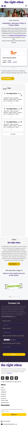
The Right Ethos (11, 93)
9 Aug (19, 108)
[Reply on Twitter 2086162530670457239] (4, 129)
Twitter (5, 89)
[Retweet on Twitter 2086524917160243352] (7, 116)
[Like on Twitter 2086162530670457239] (9, 129)
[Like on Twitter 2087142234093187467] (9, 103)
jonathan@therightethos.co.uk (17, 35)
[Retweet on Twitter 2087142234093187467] (7, 103)
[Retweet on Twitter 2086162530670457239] (7, 129)
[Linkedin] (16, 378)
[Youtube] (11, 378)
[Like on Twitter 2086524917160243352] (9, 116)
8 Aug (19, 122)
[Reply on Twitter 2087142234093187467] (4, 103)
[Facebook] (2, 378)
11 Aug (19, 93)
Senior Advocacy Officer (9, 57)
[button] (26, 6)
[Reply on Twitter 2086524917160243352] (4, 116)
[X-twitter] (7, 378)
